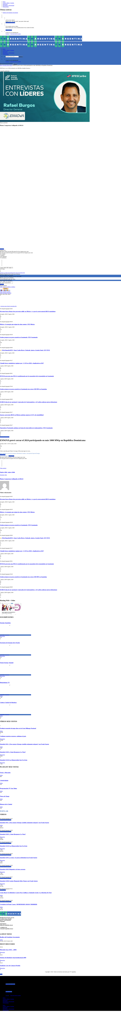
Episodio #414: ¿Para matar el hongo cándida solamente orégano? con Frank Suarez (24, 744)
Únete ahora (2, 454)
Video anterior (3, 468)
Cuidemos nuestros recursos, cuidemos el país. (13, 736)
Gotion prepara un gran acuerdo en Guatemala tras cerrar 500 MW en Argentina (23, 389)
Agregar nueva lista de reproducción (8, 306)
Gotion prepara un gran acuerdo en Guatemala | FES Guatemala (19, 337)
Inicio (4, 1)
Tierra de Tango (4, 796)
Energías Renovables (7, 65)
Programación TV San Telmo (8, 788)
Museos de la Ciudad (6, 804)
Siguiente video (3, 475)
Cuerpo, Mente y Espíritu (8, 3)
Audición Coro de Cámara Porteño (10, 965)
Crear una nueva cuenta (15, 33)
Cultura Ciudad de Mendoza (8, 702)
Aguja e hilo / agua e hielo (7, 472)
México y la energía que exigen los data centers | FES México (17, 324)
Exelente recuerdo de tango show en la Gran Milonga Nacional (18, 728)
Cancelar (2, 249)
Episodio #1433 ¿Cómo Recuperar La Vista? (13, 752)
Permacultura (6, 6)
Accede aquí (11, 456)
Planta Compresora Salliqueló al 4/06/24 (11, 479)
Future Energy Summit (6, 662)
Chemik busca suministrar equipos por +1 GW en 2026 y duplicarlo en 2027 (22, 363)
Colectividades (4, 780)
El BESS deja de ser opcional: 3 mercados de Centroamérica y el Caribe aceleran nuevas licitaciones (28, 402)
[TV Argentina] (41, 40)
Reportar (2, 284)
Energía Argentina (5, 623)
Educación (5, 4)
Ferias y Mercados (5, 772)
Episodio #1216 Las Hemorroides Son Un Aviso (13, 760)
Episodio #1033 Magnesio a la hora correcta (12, 869)
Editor (1, 696)
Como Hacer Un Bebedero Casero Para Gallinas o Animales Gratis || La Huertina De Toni (26, 892)
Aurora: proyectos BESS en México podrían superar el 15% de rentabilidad (22, 415)
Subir (1, 974)
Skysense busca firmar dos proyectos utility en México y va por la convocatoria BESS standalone (27, 311)
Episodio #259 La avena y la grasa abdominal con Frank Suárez (18, 857)
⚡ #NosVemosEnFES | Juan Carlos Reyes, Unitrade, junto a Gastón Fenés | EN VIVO (25, 350)
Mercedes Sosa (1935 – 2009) (8, 949)
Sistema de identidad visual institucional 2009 (13, 957)
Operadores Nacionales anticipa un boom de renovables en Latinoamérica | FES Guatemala (26, 428)
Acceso (7, 33)
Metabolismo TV (5, 682)
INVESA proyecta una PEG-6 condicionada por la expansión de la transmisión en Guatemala (27, 376)
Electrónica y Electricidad (8, 5)
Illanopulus (2, 636)
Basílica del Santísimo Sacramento (10, 12)
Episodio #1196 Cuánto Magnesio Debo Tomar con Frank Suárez (19, 881)
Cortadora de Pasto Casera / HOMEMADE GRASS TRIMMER (18, 904)
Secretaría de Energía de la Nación (10, 642)
